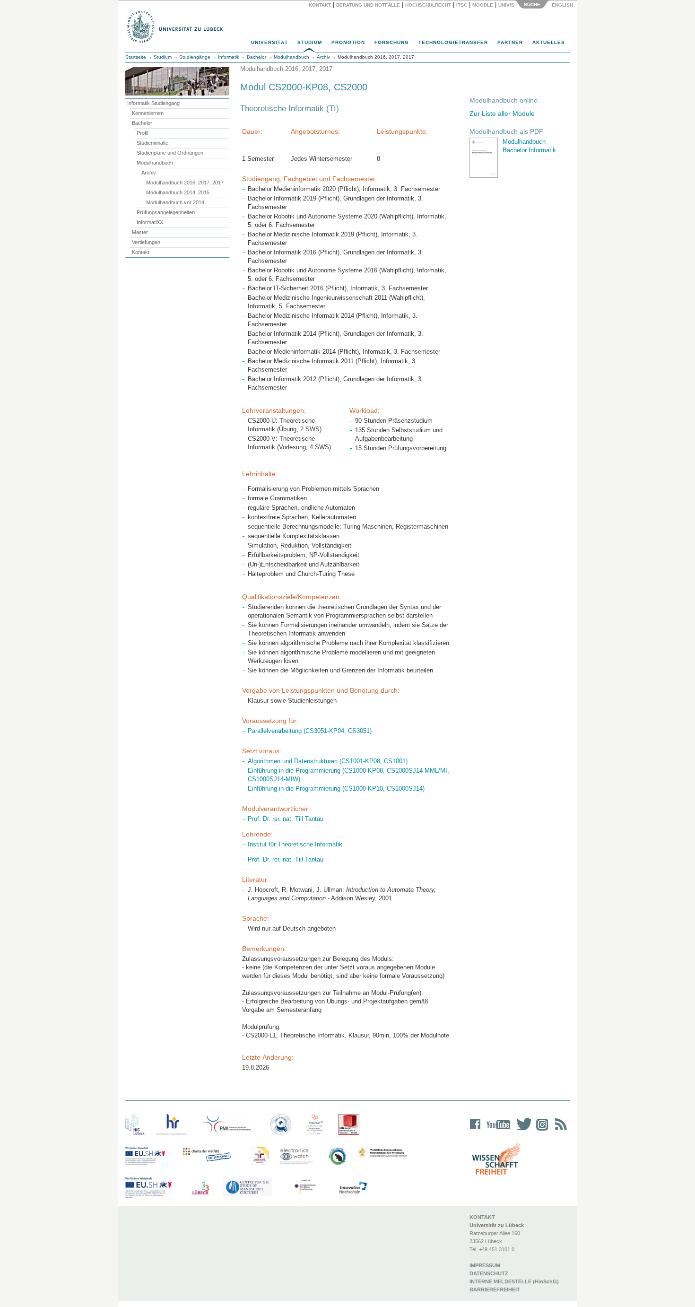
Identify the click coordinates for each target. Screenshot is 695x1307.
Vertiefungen (146, 242)
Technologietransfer (453, 42)
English (563, 5)
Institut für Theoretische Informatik (295, 844)
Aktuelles (548, 42)
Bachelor (142, 123)
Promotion (348, 42)
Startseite (135, 57)
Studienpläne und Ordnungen (170, 153)
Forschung (391, 42)
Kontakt (320, 5)
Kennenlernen (148, 113)
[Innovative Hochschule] (352, 1187)
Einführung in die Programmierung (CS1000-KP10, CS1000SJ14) (336, 788)
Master (140, 232)
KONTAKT (482, 1217)
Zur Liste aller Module (502, 113)
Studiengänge (194, 57)
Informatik (228, 57)
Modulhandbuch (155, 163)
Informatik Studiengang (153, 103)
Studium (309, 42)
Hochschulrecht (428, 5)
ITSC (461, 5)
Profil (142, 133)
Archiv (148, 172)
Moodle (482, 5)
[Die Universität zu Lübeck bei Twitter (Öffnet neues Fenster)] (521, 1130)
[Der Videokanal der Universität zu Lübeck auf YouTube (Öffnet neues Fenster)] (496, 1130)
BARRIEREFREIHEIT (494, 1289)
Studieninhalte (152, 143)
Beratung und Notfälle (368, 5)
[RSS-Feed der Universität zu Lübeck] (559, 1130)
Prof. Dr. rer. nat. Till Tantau (285, 818)
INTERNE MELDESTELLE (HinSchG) (514, 1281)
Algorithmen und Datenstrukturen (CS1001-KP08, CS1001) (328, 761)
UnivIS (506, 5)
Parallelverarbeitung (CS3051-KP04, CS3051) (310, 730)
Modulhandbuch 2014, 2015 (177, 192)
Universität (269, 42)
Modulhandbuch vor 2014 (175, 202)
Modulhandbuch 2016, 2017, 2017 (185, 182)
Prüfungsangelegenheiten (166, 212)
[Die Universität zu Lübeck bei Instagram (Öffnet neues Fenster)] (540, 1130)
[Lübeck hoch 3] (200, 1187)
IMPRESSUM (484, 1265)
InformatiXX (150, 222)
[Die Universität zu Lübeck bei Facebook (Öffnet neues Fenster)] (475, 1130)
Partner (510, 42)
